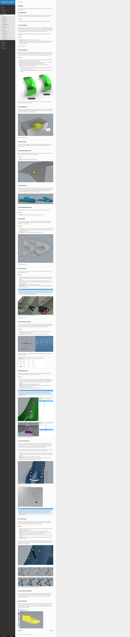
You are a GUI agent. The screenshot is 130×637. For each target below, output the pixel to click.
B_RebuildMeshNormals (5, 27)
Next (51, 630)
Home (2, 6)
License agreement (4, 48)
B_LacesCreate (4, 36)
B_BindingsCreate (4, 33)
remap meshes (20, 102)
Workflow (2, 46)
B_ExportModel (4, 39)
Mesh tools (3, 12)
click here (26, 137)
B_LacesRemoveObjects (5, 37)
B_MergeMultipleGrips (5, 24)
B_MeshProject (4, 25)
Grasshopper (3, 45)
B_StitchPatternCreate (5, 31)
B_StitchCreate (4, 30)
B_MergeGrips (4, 22)
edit (25, 102)
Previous (21, 630)
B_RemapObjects (4, 19)
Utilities (2, 15)
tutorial (31, 101)
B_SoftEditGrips (4, 21)
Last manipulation (4, 13)
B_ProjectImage (4, 18)
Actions (2, 40)
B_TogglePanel (4, 16)
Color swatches (3, 43)
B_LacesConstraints (5, 34)
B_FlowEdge (4, 28)
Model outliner (3, 10)
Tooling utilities (3, 42)
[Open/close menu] (0, 15)
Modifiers (2, 9)
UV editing (2, 7)
